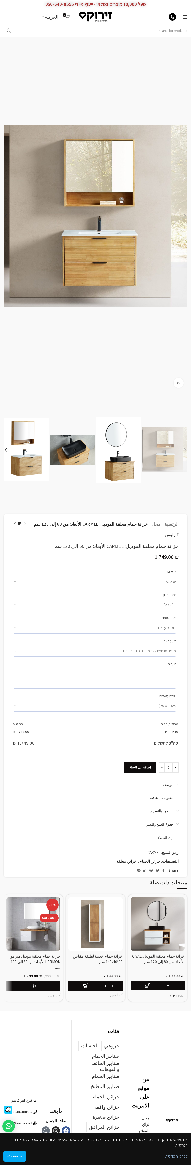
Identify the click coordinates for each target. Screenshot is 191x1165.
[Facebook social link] (163, 870)
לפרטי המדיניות (176, 1156)
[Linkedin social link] (145, 870)
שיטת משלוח (167, 696)
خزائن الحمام (149, 861)
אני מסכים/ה (15, 1156)
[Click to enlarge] (179, 383)
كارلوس (172, 534)
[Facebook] (66, 1130)
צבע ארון (170, 571)
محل (156, 524)
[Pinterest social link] (151, 870)
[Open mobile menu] (185, 17)
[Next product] (14, 524)
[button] (8, 1126)
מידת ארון (169, 595)
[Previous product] (24, 524)
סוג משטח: (169, 618)
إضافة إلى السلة (140, 767)
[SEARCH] (9, 31)
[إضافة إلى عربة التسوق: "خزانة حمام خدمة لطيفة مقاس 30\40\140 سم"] (95, 986)
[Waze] (46, 1130)
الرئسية (172, 524)
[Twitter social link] (157, 870)
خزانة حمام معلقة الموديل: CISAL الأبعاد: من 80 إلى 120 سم (158, 959)
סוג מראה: (169, 641)
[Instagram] (56, 1130)
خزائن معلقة (126, 861)
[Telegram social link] (139, 870)
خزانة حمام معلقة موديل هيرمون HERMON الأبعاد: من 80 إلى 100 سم (34, 962)
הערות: (171, 664)
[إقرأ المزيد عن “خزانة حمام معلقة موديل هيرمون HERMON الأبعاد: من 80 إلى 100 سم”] (33, 986)
